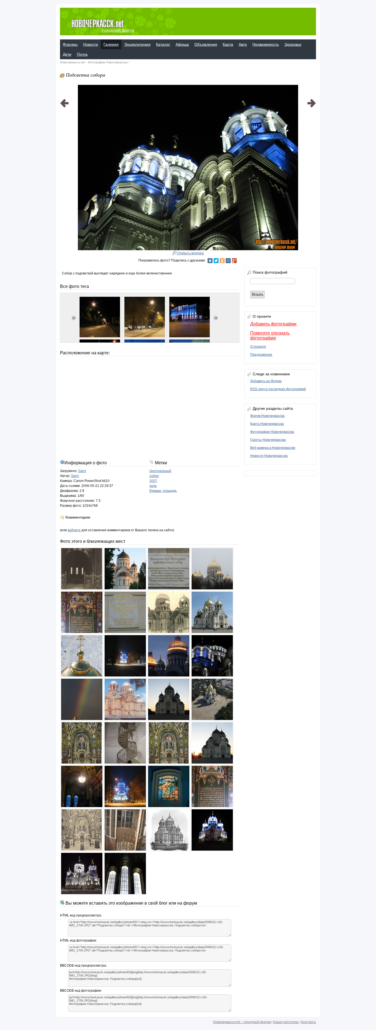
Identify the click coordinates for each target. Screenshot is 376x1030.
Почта (82, 54)
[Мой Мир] (228, 260)
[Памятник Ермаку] (311, 160)
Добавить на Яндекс (266, 381)
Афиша (182, 44)
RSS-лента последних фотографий (278, 389)
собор (154, 476)
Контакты (308, 1022)
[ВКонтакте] (210, 260)
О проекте (258, 347)
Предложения (261, 355)
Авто (243, 44)
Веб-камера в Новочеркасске (272, 448)
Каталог (163, 44)
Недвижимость (265, 44)
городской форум (118, 30)
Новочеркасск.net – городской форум (242, 1022)
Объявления (205, 44)
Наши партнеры (286, 1022)
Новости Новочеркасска (269, 456)
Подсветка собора (85, 74)
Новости (90, 44)
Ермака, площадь (163, 491)
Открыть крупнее (190, 253)
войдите (74, 530)
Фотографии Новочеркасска (107, 62)
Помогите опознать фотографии (270, 335)
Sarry (82, 471)
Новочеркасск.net (72, 62)
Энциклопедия (137, 44)
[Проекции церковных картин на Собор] (64, 160)
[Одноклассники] (222, 260)
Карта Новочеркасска (267, 424)
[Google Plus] (234, 260)
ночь (153, 486)
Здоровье (292, 44)
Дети (67, 54)
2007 (153, 481)
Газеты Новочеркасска (268, 440)
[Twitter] (216, 260)
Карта (228, 44)
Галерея (111, 44)
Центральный (160, 471)
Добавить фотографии (273, 324)
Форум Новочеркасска (267, 416)
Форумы (70, 44)
